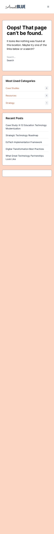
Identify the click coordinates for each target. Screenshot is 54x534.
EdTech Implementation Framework (24, 142)
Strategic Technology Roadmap (22, 135)
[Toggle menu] (48, 6)
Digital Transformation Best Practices (25, 149)
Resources (11, 95)
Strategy (10, 103)
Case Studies (12, 88)
